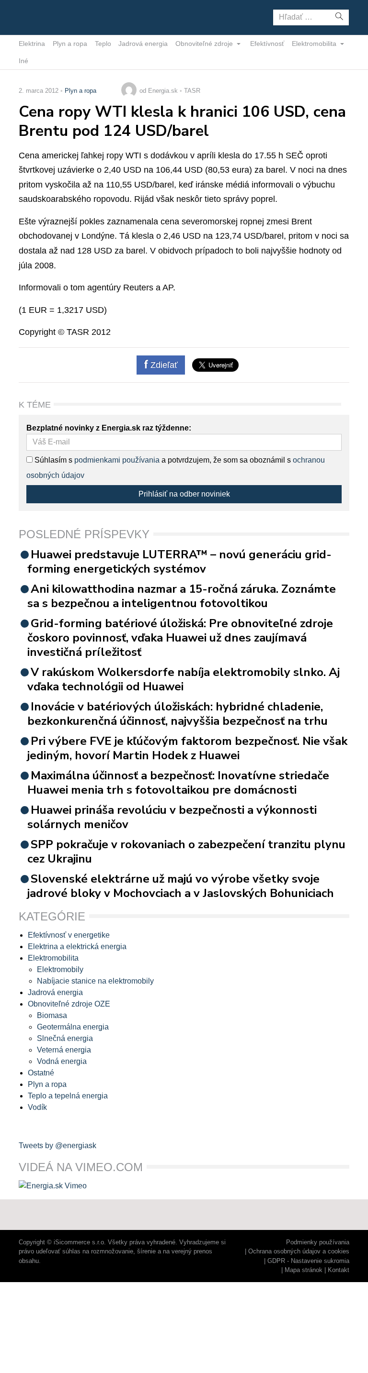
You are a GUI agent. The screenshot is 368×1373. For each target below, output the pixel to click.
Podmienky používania (317, 1242)
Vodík (37, 1107)
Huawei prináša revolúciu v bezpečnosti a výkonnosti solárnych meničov (172, 817)
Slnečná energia (65, 1038)
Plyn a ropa (70, 43)
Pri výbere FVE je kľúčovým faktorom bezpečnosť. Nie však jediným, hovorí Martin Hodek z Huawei (187, 748)
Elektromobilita (315, 43)
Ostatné (41, 1073)
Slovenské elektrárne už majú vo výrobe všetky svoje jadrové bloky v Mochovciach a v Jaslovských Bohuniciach (180, 886)
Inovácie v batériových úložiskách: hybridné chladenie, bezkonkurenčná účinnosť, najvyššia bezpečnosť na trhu (177, 713)
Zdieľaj (48, 17)
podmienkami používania (117, 460)
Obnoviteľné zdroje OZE (69, 1004)
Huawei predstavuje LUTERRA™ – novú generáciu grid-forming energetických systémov (179, 561)
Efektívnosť (267, 43)
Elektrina (32, 43)
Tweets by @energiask (57, 1145)
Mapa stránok (303, 1269)
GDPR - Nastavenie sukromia (308, 1260)
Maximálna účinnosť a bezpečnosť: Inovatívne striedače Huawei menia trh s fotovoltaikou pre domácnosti (178, 782)
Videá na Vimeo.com (81, 1167)
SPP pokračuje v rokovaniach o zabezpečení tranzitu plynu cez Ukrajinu (186, 851)
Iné (23, 61)
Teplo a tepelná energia (68, 1096)
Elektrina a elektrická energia (77, 946)
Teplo (103, 43)
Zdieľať (163, 365)
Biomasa (52, 1015)
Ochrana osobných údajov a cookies (298, 1251)
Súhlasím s (52, 460)
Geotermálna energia (73, 1027)
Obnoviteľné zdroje (205, 43)
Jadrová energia (143, 43)
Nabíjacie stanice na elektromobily (95, 981)
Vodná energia (62, 1061)
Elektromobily (60, 969)
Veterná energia (64, 1050)
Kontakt (338, 1269)
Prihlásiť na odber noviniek (184, 494)
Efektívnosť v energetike (69, 935)
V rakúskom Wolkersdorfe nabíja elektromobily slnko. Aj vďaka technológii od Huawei (183, 679)
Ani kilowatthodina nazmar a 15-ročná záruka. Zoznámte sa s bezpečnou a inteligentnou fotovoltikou (181, 596)
